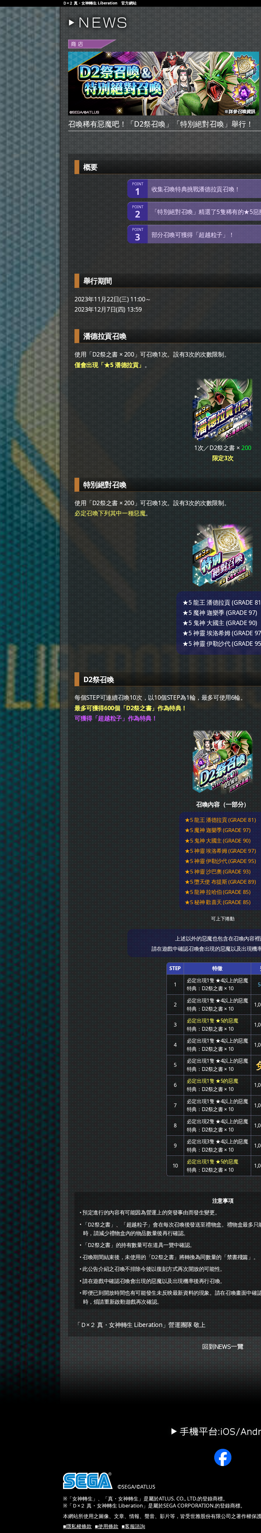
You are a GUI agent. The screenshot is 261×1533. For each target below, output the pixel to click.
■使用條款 (106, 1526)
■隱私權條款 (77, 1526)
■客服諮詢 (133, 1526)
